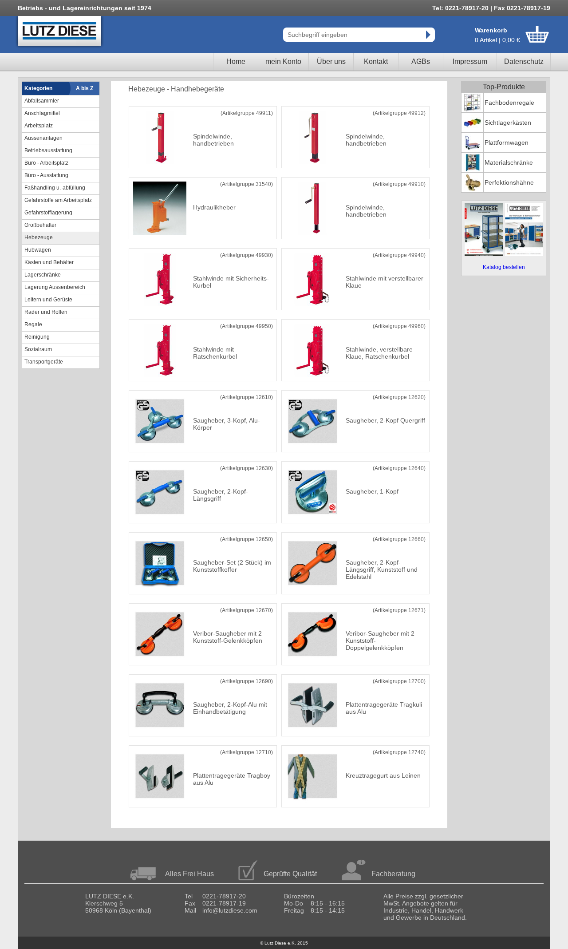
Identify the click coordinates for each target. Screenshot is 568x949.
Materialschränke (509, 162)
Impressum (470, 61)
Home (235, 61)
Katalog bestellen (504, 267)
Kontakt (376, 61)
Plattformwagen (507, 142)
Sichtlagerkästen (508, 122)
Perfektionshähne (509, 182)
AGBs (420, 61)
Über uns (331, 61)
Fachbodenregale (509, 102)
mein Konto (283, 61)
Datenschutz (524, 61)
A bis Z (84, 88)
